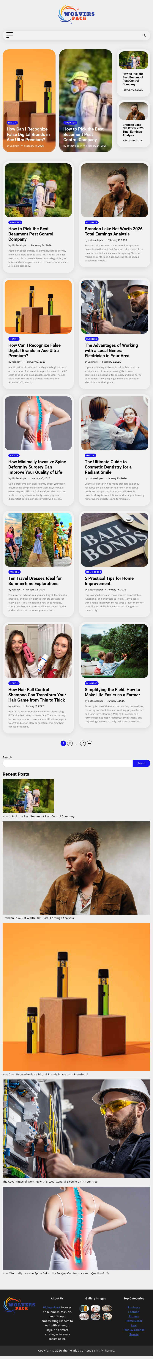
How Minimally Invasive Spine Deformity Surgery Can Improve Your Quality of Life (37, 467)
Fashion (14, 572)
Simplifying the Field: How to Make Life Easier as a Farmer (112, 692)
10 (83, 743)
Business (13, 122)
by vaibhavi (14, 361)
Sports (133, 1334)
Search (141, 763)
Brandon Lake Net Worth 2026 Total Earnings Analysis (80, 134)
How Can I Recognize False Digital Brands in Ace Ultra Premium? (34, 350)
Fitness (134, 1316)
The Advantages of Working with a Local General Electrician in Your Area (111, 350)
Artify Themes (105, 1350)
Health (14, 339)
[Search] (144, 35)
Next (89, 743)
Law (134, 1325)
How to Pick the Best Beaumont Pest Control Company (27, 134)
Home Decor (93, 572)
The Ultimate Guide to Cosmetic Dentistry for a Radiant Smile (108, 467)
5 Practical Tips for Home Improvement (109, 581)
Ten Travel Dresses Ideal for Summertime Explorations (35, 581)
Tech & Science (133, 1330)
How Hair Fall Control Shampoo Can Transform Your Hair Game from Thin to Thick (37, 695)
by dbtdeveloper (16, 145)
